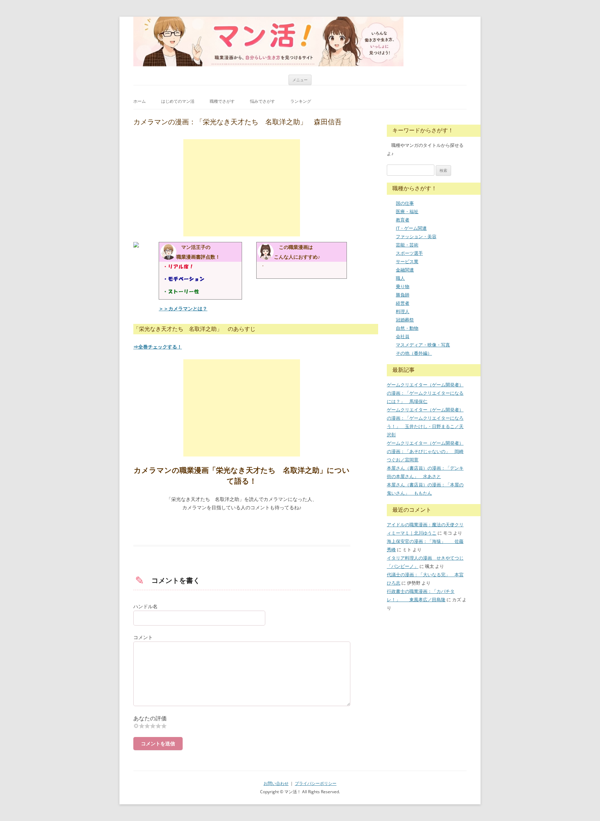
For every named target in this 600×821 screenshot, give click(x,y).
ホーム (139, 101)
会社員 (402, 336)
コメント (143, 637)
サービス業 (407, 261)
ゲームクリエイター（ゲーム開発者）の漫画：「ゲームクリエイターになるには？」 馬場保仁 (425, 393)
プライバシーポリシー (315, 783)
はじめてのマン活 (177, 101)
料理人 (402, 311)
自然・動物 (407, 328)
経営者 (402, 303)
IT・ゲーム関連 (411, 228)
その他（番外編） (414, 353)
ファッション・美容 (416, 236)
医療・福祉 (407, 211)
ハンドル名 (145, 606)
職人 (400, 278)
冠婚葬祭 (405, 320)
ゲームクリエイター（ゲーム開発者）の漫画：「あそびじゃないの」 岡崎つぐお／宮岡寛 (425, 451)
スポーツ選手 (409, 253)
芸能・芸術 (407, 245)
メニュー (300, 79)
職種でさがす (222, 101)
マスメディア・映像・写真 (423, 345)
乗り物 (402, 286)
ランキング (300, 101)
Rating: (241, 718)
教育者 (402, 220)
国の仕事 (405, 203)
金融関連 (405, 270)
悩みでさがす (262, 101)
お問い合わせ (276, 783)
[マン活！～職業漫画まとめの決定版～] (268, 41)
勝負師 (402, 295)
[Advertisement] (241, 187)
